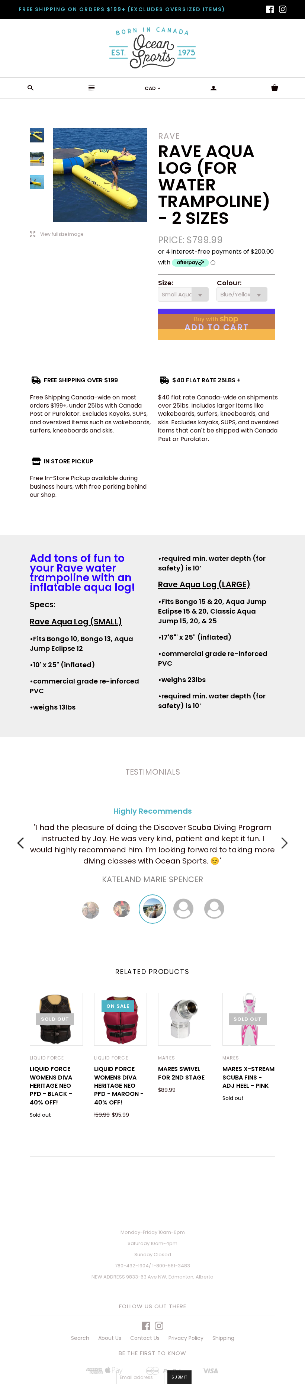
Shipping (223, 1338)
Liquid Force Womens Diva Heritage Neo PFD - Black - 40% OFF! (51, 1086)
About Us (109, 1338)
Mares (166, 1058)
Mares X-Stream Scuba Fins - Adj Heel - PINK (248, 1077)
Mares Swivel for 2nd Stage (181, 1073)
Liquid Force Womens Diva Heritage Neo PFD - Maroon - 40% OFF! (119, 1086)
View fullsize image (56, 234)
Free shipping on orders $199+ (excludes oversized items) (122, 9)
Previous (20, 843)
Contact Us (145, 1338)
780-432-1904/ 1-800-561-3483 (152, 1265)
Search (80, 1338)
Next (284, 843)
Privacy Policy (185, 1338)
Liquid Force (47, 1058)
